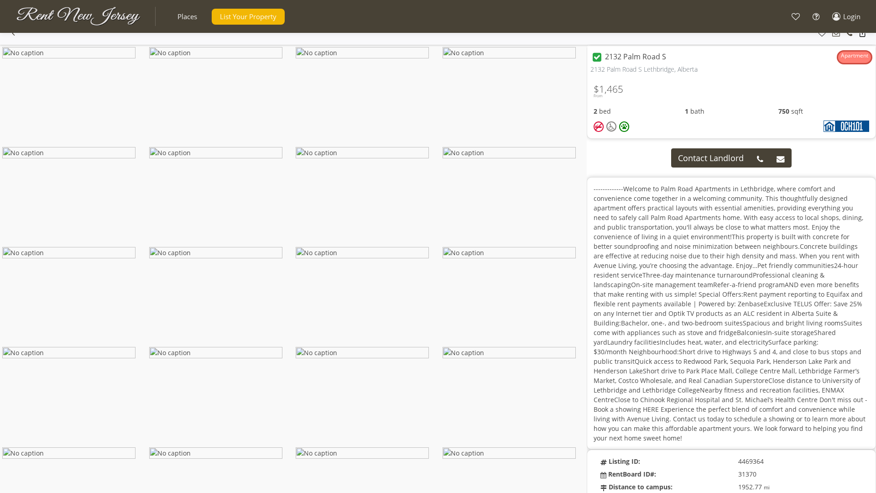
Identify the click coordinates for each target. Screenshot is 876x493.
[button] (187, 16)
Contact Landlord (711, 157)
